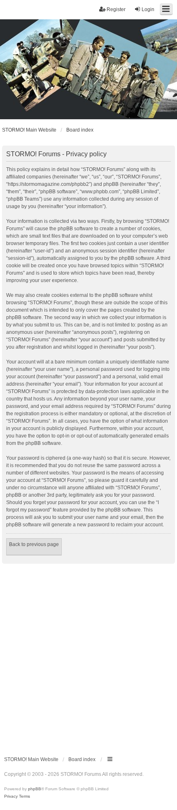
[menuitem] (11, 796)
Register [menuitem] (116, 9)
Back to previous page (34, 544)
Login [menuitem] (148, 9)
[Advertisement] (88, 656)
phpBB (34, 789)
